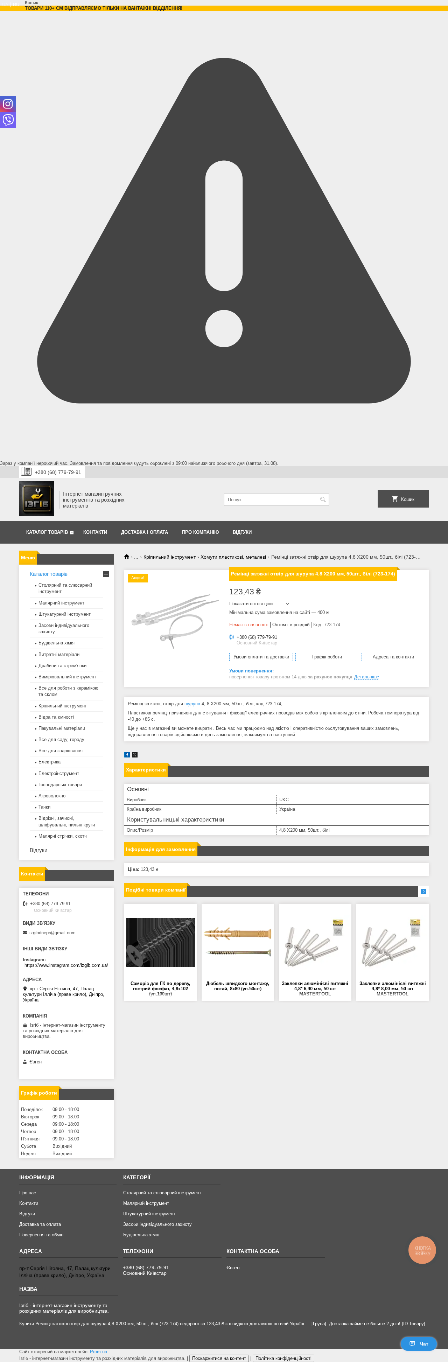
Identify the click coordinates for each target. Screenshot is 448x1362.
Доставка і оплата (144, 532)
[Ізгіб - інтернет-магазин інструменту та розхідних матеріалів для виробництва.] (36, 499)
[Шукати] (323, 500)
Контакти (95, 532)
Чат (424, 1344)
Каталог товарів (47, 532)
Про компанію (200, 532)
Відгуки (242, 532)
